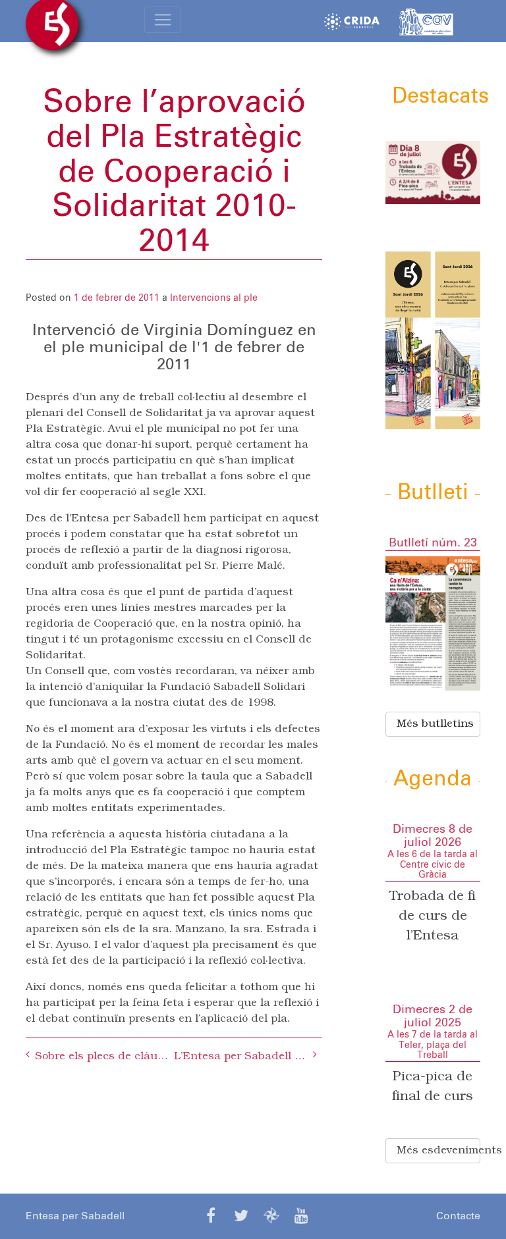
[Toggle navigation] (162, 20)
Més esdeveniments (438, 1151)
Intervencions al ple (214, 298)
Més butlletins (435, 724)
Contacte (458, 1216)
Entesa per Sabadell (75, 1216)
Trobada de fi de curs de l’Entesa (432, 916)
